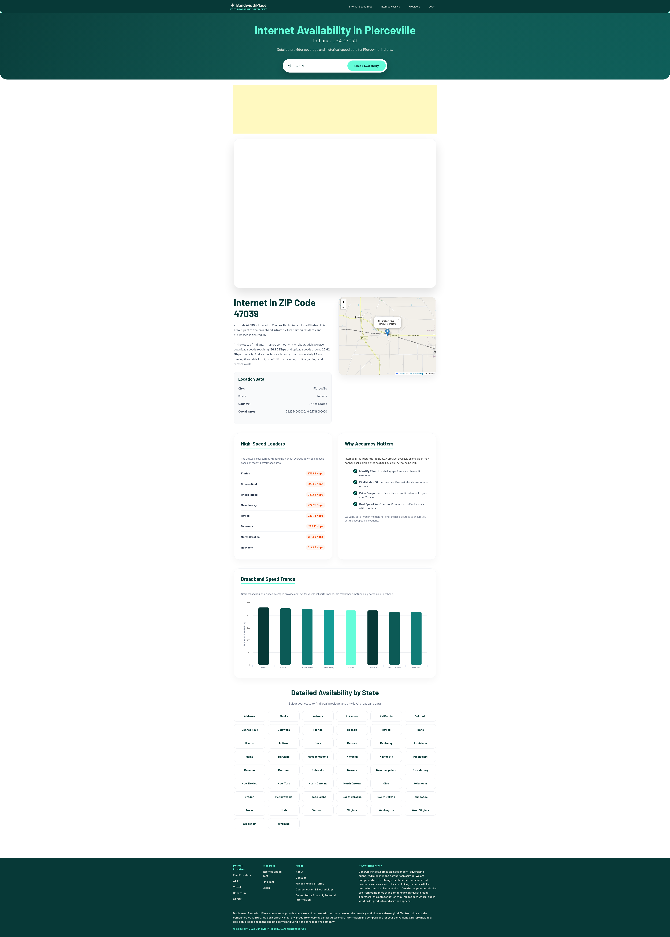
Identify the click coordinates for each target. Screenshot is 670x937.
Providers (414, 6)
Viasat (237, 887)
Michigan (352, 756)
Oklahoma (420, 783)
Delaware (284, 729)
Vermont (317, 810)
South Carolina (352, 796)
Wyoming (283, 823)
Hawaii (386, 729)
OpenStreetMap (416, 373)
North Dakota (352, 783)
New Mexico (249, 783)
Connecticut (249, 729)
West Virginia (420, 810)
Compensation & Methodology (314, 889)
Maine (249, 756)
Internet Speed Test (360, 6)
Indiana (283, 743)
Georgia (352, 729)
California (386, 716)
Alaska (283, 716)
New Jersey (420, 770)
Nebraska (318, 770)
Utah (284, 810)
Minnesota (386, 756)
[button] (387, 332)
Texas (249, 810)
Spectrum (239, 892)
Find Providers (242, 875)
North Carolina (318, 783)
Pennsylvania (283, 796)
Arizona (318, 716)
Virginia (352, 810)
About (299, 871)
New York (284, 783)
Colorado (420, 716)
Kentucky (386, 743)
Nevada (352, 770)
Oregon (249, 796)
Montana (283, 770)
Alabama (249, 716)
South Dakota (386, 796)
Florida (317, 729)
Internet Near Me (390, 6)
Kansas (352, 743)
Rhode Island (318, 796)
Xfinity (237, 898)
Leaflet (401, 373)
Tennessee (420, 796)
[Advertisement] (335, 109)
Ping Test (268, 881)
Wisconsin (249, 823)
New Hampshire (386, 770)
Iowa (318, 743)
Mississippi (420, 756)
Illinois (249, 743)
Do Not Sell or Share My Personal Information (316, 897)
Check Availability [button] (366, 66)
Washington (386, 810)
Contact (301, 877)
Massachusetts (318, 756)
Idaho (420, 729)
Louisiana (420, 743)
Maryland (283, 756)
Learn (432, 6)
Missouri (249, 770)
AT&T (236, 881)
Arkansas (352, 716)
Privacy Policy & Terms (310, 883)
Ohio (386, 783)
